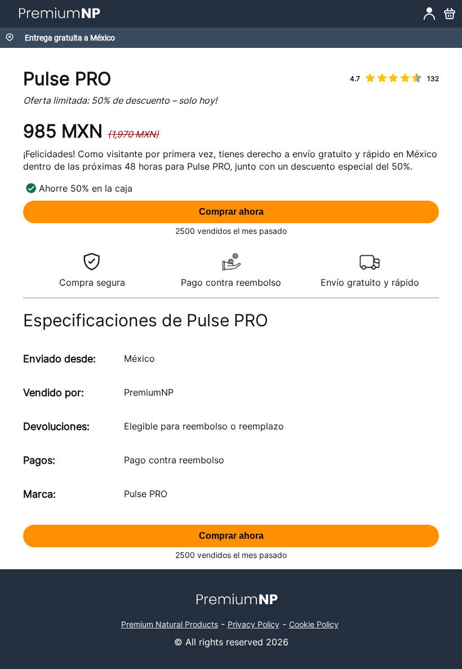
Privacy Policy (253, 624)
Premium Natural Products (169, 624)
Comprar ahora (231, 211)
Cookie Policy (314, 624)
